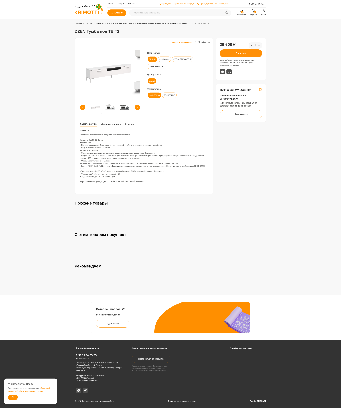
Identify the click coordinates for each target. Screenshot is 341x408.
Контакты (132, 4)
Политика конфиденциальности (182, 401)
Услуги (120, 4)
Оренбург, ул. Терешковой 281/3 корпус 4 (178, 4)
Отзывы (129, 124)
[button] (82, 107)
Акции (110, 4)
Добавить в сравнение (182, 42)
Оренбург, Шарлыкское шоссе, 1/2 (214, 4)
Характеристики (88, 124)
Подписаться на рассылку (151, 359)
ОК (12, 397)
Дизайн (258, 401)
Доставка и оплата (111, 124)
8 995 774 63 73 (257, 4)
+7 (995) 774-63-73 (229, 99)
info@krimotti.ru (82, 358)
